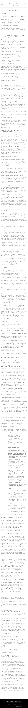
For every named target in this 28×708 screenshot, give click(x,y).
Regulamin (9, 704)
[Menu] (2, 5)
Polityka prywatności (16, 704)
